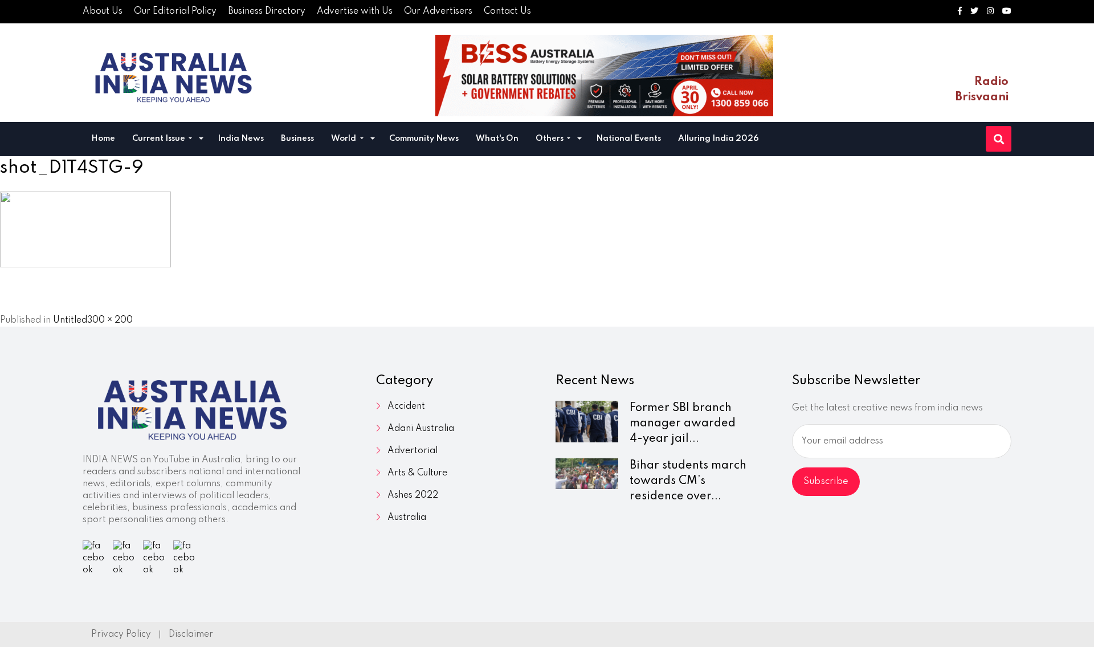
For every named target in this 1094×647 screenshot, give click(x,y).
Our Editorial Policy (175, 11)
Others (550, 139)
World (344, 139)
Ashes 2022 (412, 495)
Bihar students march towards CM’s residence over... (688, 481)
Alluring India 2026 (718, 139)
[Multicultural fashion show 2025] (604, 75)
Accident (406, 406)
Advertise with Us (355, 11)
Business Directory (266, 11)
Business (297, 139)
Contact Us (507, 11)
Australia (406, 517)
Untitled (70, 320)
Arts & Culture (417, 473)
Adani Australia (420, 428)
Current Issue (159, 139)
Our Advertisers (438, 11)
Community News (424, 139)
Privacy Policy (121, 634)
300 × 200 (110, 320)
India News (241, 139)
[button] (201, 140)
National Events (628, 139)
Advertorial (412, 450)
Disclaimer (191, 634)
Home (103, 139)
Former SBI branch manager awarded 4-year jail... (683, 423)
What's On (497, 139)
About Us (103, 11)
